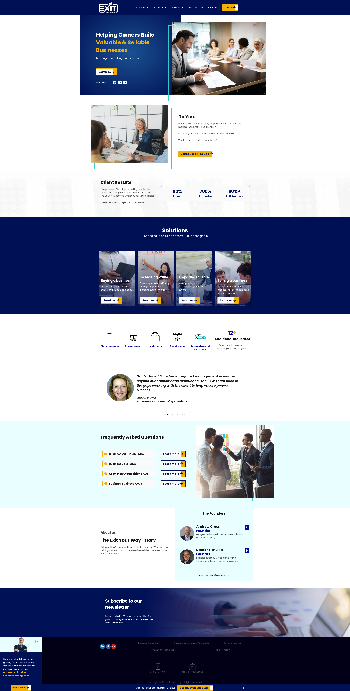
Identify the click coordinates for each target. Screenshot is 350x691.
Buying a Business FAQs (125, 484)
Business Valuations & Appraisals (191, 643)
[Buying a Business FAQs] (105, 483)
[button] (102, 391)
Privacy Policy (222, 649)
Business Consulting (148, 643)
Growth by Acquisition (163, 649)
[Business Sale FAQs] (105, 463)
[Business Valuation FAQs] (105, 454)
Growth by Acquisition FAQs (128, 474)
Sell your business (233, 643)
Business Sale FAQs (122, 464)
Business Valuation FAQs (126, 454)
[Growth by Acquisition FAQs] (105, 473)
